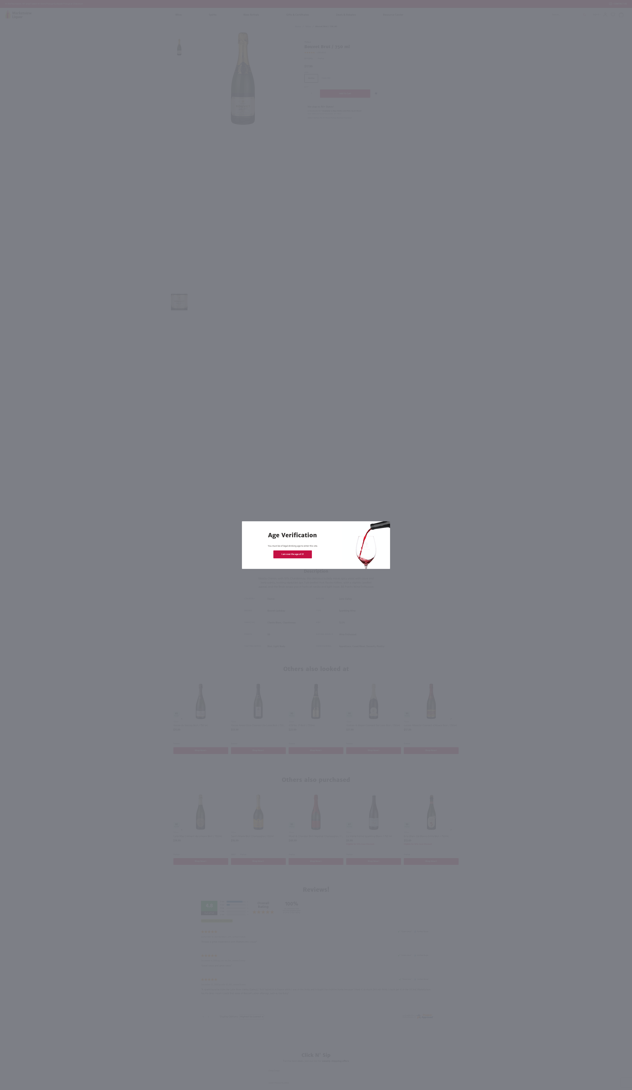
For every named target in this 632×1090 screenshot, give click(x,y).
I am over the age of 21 (292, 554)
